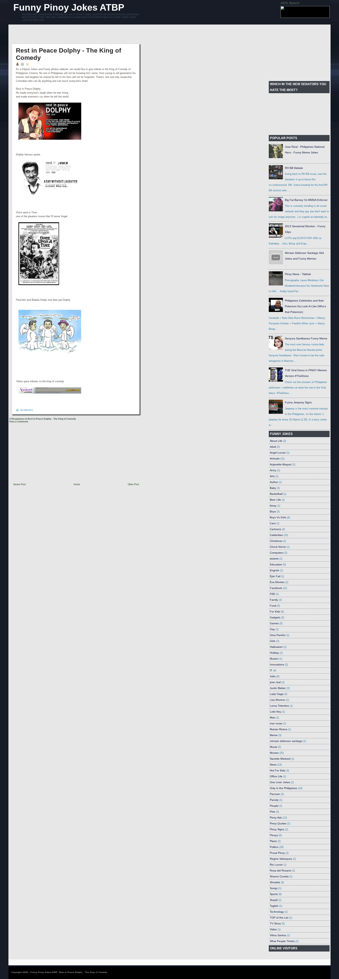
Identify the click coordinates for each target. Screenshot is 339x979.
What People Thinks (282, 941)
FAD (272, 593)
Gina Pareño (277, 635)
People (274, 805)
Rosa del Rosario (280, 870)
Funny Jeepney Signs (298, 402)
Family (274, 599)
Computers (276, 552)
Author (274, 482)
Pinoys (274, 835)
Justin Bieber (278, 688)
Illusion (274, 658)
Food (273, 605)
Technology (277, 911)
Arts (272, 476)
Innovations (277, 664)
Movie (273, 746)
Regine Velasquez (281, 858)
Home (77, 484)
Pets (272, 811)
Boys (273, 511)
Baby (273, 488)
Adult (273, 446)
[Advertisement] (80, 34)
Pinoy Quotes (278, 823)
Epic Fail (275, 576)
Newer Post (19, 484)
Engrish (274, 570)
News (273, 764)
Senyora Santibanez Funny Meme (306, 338)
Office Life (276, 776)
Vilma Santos (278, 935)
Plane (273, 841)
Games (274, 623)
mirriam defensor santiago (286, 741)
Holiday (274, 652)
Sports (274, 894)
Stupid (274, 900)
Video (273, 929)
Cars (273, 523)
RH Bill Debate (294, 168)
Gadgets (275, 617)
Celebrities (26, 410)
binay (273, 505)
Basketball (276, 493)
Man (272, 717)
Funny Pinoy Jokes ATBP (68, 7)
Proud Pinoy (277, 852)
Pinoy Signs (277, 829)
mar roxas (276, 723)
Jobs (273, 676)
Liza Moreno (277, 699)
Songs (274, 888)
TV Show (275, 923)
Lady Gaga (276, 694)
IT (271, 670)
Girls (272, 641)
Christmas (276, 540)
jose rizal (275, 682)
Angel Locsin (278, 452)
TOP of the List (279, 917)
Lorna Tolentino (279, 705)
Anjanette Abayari (281, 464)
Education (276, 564)
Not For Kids (277, 770)
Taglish (274, 905)
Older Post (133, 484)
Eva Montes (277, 582)
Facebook (276, 588)
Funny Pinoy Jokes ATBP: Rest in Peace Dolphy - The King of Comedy (68, 972)
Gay (272, 629)
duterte (274, 558)
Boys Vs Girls (278, 517)
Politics (274, 847)
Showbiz (275, 882)
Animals (275, 458)
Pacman (275, 794)
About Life (276, 440)
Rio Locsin (276, 864)
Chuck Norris (278, 546)
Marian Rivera (278, 729)
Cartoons (275, 529)
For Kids (275, 611)
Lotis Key (275, 711)
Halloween (276, 646)
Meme (274, 735)
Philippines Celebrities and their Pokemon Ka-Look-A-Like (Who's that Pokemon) (305, 306)
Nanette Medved (280, 758)
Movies (274, 752)
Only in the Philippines (283, 788)
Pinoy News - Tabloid (298, 274)
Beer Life (275, 499)
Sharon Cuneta (279, 876)
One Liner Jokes (280, 782)
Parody (274, 799)
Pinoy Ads (276, 817)
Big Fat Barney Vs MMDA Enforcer (306, 199)
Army (273, 470)
